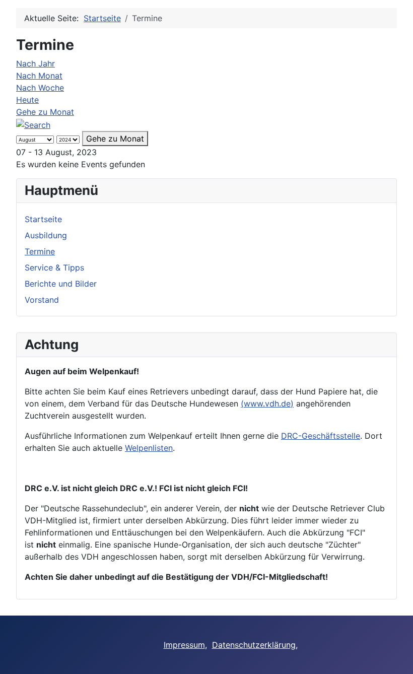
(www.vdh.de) (267, 403)
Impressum (184, 645)
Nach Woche (40, 88)
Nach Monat (39, 76)
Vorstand (42, 300)
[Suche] (33, 124)
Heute (27, 100)
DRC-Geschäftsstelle (320, 436)
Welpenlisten (149, 448)
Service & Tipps (54, 267)
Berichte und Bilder (61, 284)
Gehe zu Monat (45, 112)
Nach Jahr (35, 63)
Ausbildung (46, 235)
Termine (40, 251)
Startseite (43, 219)
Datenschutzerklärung (254, 645)
